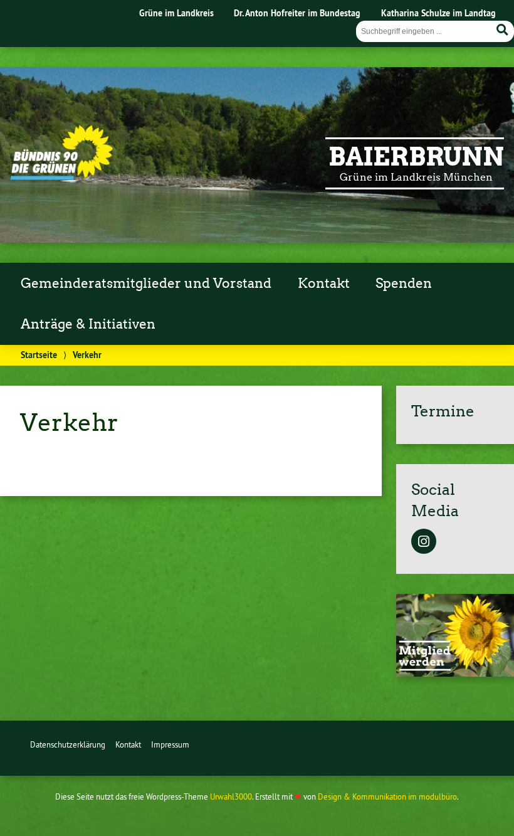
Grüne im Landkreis (176, 13)
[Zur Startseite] (61, 176)
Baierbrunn (416, 157)
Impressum (170, 744)
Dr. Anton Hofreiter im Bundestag (297, 13)
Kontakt (324, 283)
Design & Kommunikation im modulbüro (387, 796)
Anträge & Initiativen (88, 324)
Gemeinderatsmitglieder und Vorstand (146, 283)
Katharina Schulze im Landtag (438, 13)
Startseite (39, 355)
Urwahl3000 (231, 796)
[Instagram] (423, 542)
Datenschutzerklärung (67, 744)
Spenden (403, 283)
